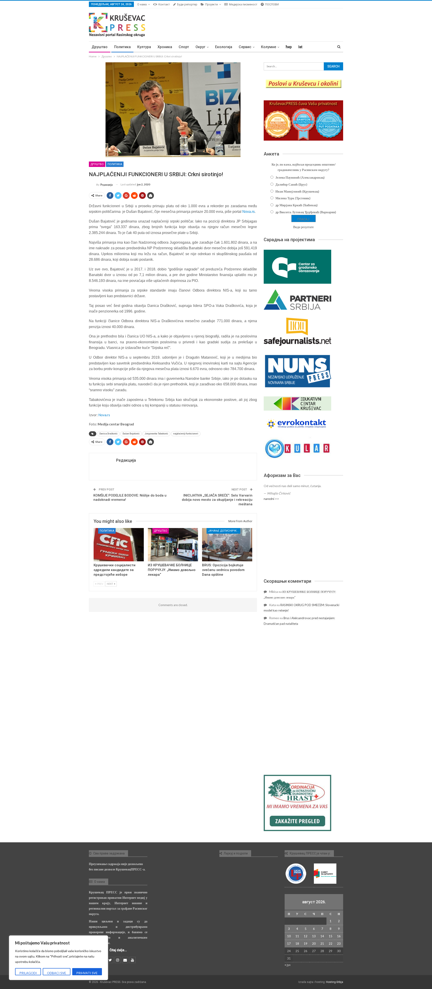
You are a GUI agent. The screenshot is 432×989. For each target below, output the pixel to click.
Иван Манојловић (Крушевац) (297, 191)
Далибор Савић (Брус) (291, 184)
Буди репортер (187, 4)
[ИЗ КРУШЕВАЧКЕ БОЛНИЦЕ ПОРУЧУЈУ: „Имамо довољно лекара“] (173, 544)
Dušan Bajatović (131, 433)
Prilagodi (28, 973)
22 (330, 943)
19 (305, 943)
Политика (122, 47)
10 (289, 936)
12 (305, 936)
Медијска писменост (243, 4)
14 (322, 936)
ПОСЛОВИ (272, 4)
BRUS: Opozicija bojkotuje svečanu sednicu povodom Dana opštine (223, 570)
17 (289, 943)
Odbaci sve (56, 973)
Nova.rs (248, 212)
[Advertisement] (303, 539)
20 (314, 943)
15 (330, 936)
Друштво (100, 47)
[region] (58, 957)
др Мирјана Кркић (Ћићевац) (296, 205)
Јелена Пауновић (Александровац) (300, 177)
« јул (287, 965)
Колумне (268, 47)
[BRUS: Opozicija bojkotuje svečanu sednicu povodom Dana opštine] (227, 544)
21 (322, 943)
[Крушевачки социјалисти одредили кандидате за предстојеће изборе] (119, 544)
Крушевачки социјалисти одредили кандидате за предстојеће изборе (114, 570)
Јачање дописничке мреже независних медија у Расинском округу (224, 530)
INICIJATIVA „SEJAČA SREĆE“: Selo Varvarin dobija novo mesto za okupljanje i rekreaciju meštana (217, 499)
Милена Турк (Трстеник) (292, 198)
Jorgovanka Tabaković (156, 433)
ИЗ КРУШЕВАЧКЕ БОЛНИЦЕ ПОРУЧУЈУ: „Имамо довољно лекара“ (172, 570)
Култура (144, 47)
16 (339, 936)
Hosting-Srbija (334, 982)
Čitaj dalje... (118, 950)
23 (339, 943)
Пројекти (211, 4)
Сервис (245, 47)
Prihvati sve (87, 973)
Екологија (223, 47)
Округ (200, 47)
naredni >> (271, 499)
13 (314, 936)
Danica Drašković (108, 433)
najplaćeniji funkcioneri (185, 433)
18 (297, 943)
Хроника (165, 47)
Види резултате (303, 227)
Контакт (164, 4)
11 (297, 936)
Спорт (184, 47)
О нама (142, 4)
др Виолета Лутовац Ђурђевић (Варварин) (305, 212)
